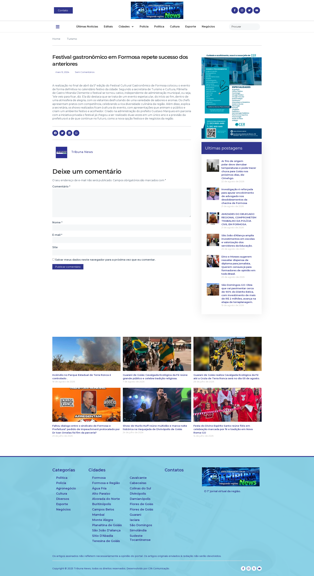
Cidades (124, 26)
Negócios (208, 26)
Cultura (175, 26)
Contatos (174, 469)
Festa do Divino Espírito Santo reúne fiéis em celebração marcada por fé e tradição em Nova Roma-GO (223, 429)
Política (159, 26)
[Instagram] (242, 10)
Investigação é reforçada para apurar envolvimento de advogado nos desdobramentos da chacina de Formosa (237, 196)
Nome (57, 222)
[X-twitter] (254, 568)
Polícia (144, 26)
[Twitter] (249, 10)
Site (55, 247)
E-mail (57, 234)
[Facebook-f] (234, 10)
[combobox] (244, 26)
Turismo (72, 38)
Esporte (190, 26)
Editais (108, 26)
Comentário (61, 186)
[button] (55, 133)
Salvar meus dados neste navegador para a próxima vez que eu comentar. (105, 259)
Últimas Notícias (87, 26)
